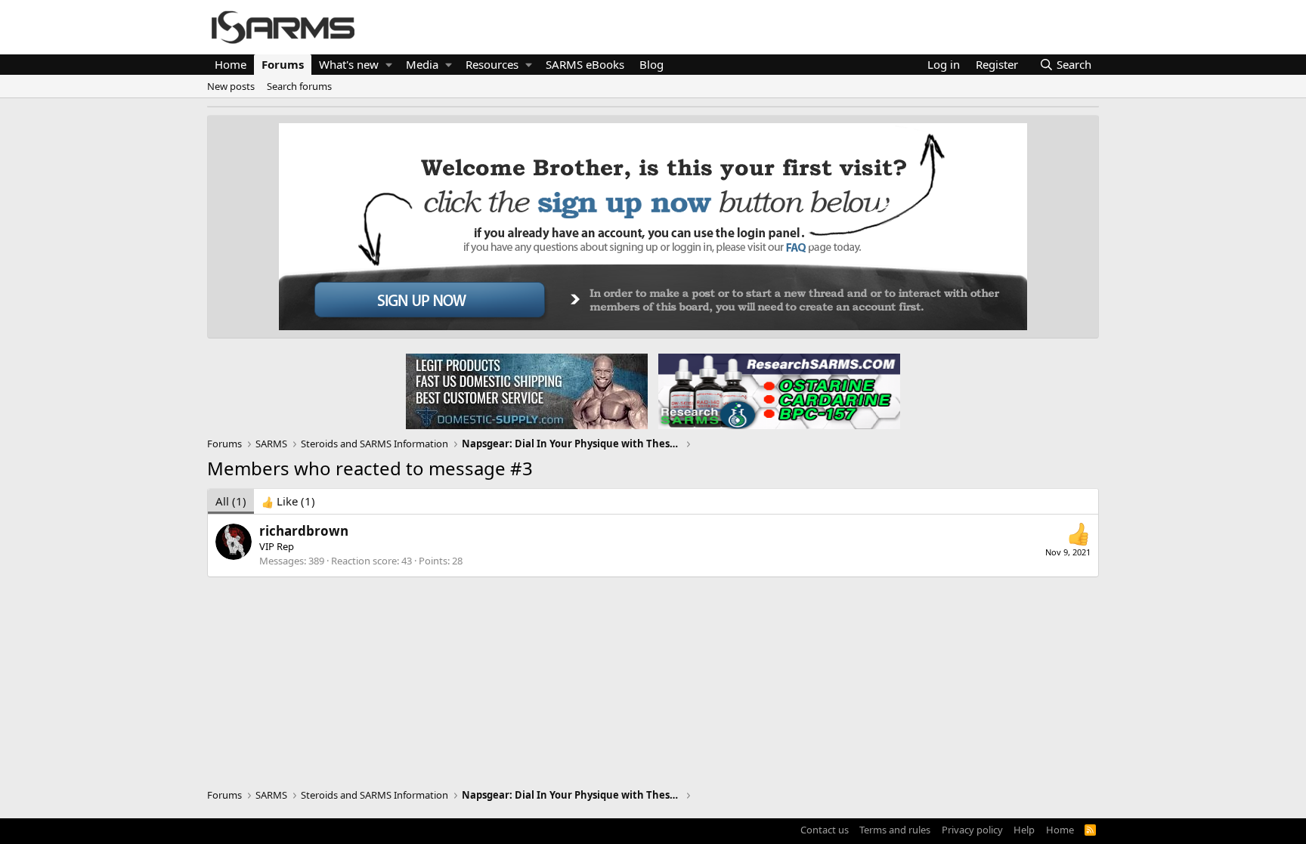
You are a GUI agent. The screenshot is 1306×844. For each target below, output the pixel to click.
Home (230, 64)
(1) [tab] (230, 501)
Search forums (299, 86)
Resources (492, 64)
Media (422, 64)
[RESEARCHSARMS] (777, 390)
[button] (388, 64)
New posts (231, 86)
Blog (651, 64)
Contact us (824, 829)
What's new (349, 64)
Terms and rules (894, 829)
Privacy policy (972, 829)
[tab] (288, 501)
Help (1024, 829)
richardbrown (303, 530)
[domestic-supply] (527, 390)
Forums (283, 64)
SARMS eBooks (585, 64)
